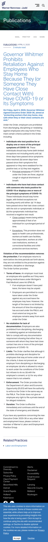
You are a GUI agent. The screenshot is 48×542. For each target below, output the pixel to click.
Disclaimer (32, 470)
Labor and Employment (16, 445)
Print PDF (26, 37)
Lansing (31, 484)
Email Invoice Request (33, 477)
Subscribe (8, 472)
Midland (31, 491)
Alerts (30, 467)
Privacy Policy (9, 476)
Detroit (6, 488)
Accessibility (33, 473)
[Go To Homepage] (14, 5)
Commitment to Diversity (10, 468)
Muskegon (32, 494)
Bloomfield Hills (10, 484)
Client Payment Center (10, 480)
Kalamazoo (8, 497)
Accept (17, 538)
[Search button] (43, 5)
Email (17, 37)
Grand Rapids (9, 491)
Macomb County (35, 488)
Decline (31, 538)
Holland (6, 494)
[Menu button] (37, 5)
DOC (35, 37)
